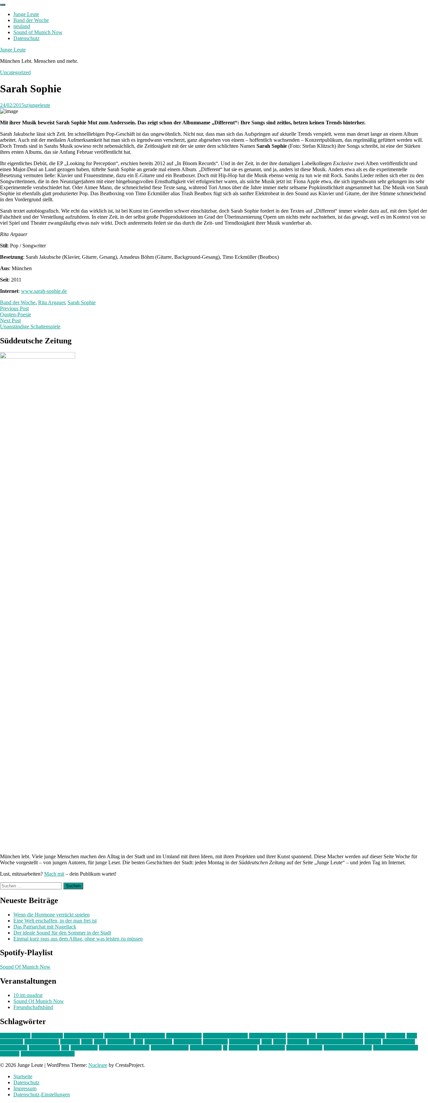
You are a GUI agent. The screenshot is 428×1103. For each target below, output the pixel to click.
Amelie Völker (47, 1035)
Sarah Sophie (82, 302)
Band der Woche (31, 20)
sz (225, 1048)
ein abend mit (301, 1035)
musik (279, 1041)
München (297, 1041)
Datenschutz (26, 38)
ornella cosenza (399, 1041)
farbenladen (329, 1035)
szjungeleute (37, 105)
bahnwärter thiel (148, 1035)
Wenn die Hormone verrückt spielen (51, 914)
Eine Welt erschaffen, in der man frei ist (55, 920)
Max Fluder (215, 1041)
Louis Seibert (188, 1041)
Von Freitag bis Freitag (348, 1048)
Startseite (22, 1076)
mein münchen (244, 1041)
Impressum (24, 1088)
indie (412, 1035)
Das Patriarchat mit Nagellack (44, 926)
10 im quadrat (27, 995)
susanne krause (206, 1048)
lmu (139, 1041)
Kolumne (70, 1041)
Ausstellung (116, 1035)
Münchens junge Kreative (336, 1041)
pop (65, 1048)
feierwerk (353, 1035)
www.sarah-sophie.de (44, 291)
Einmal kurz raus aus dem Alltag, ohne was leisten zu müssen (78, 939)
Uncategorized (15, 72)
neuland (21, 26)
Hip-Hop (395, 1035)
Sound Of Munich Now (25, 967)
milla (266, 1041)
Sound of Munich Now (38, 32)
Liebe (100, 1041)
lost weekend (158, 1041)
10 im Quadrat (15, 1035)
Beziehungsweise (267, 1035)
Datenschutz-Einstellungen (41, 1094)
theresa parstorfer (304, 1048)
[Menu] (2, 5)
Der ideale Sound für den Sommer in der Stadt (62, 932)
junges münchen (41, 1041)
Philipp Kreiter (44, 1048)
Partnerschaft (13, 1048)
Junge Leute (26, 14)
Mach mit (54, 874)
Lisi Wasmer (120, 1041)
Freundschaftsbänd (33, 1007)
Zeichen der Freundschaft (48, 1054)
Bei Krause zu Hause (225, 1035)
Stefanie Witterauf (170, 1048)
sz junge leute (243, 1048)
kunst (87, 1041)
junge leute (11, 1041)
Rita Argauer (51, 302)
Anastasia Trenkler (83, 1035)
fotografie (374, 1035)
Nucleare (97, 1065)
